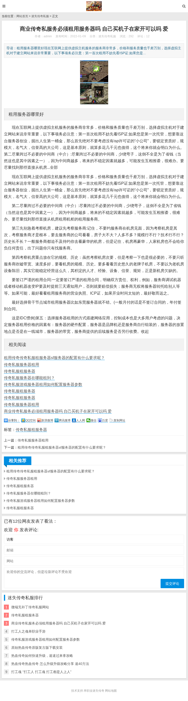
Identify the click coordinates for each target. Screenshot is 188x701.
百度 (105, 420)
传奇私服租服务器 (19, 371)
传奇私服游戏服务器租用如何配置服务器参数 (43, 384)
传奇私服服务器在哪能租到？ (29, 378)
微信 (93, 420)
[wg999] (94, 6)
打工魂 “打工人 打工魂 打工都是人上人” (41, 672)
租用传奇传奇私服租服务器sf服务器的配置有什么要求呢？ (54, 358)
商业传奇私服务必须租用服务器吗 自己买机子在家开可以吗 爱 (58, 411)
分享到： (14, 420)
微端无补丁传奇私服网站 (30, 607)
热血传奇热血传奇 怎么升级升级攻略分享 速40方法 (50, 664)
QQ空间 (30, 420)
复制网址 (119, 420)
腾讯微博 (64, 420)
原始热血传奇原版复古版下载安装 (37, 647)
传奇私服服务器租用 (21, 365)
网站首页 (22, 16)
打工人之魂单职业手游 (28, 631)
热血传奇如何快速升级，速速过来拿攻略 (42, 656)
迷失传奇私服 (40, 16)
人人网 (80, 420)
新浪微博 (47, 420)
